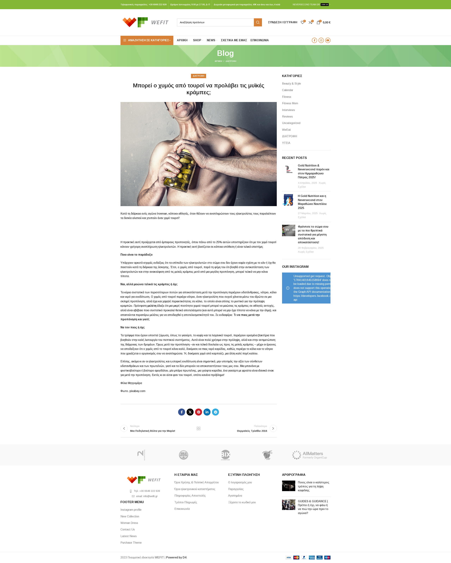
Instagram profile (131, 509)
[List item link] (144, 491)
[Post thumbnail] (288, 176)
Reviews (287, 116)
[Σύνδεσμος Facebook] (314, 40)
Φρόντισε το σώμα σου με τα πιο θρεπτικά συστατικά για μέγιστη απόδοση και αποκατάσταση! (313, 234)
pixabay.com (137, 390)
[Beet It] (267, 455)
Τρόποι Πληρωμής (185, 502)
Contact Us (128, 529)
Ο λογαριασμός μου (240, 482)
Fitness (286, 96)
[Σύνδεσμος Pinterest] (198, 412)
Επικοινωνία (182, 508)
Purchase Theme (131, 542)
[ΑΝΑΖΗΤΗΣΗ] (258, 22)
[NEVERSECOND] (141, 455)
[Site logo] (147, 22)
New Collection (130, 516)
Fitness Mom (290, 103)
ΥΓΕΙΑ (286, 142)
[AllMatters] (309, 455)
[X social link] (190, 412)
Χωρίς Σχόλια (306, 251)
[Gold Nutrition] (183, 455)
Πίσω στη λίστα (198, 428)
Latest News (129, 536)
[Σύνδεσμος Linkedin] (207, 412)
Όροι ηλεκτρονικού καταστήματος (194, 489)
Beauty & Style (291, 83)
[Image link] (144, 479)
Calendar (287, 90)
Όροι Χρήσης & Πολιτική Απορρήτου (196, 482)
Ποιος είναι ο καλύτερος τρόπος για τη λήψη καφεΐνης (313, 486)
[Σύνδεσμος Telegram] (215, 412)
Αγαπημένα (235, 495)
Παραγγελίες (236, 489)
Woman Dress (129, 522)
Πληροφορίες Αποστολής (190, 495)
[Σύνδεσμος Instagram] (321, 40)
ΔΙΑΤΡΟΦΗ (231, 61)
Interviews (288, 110)
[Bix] (225, 455)
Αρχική (218, 61)
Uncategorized (291, 123)
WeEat (286, 129)
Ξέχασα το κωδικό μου (242, 502)
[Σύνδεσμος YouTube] (327, 40)
